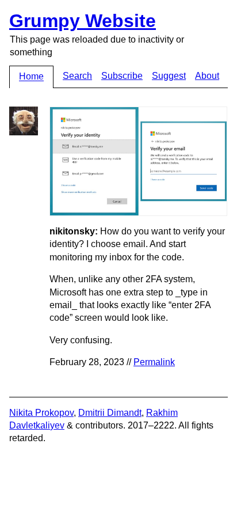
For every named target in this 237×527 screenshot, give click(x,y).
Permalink (154, 362)
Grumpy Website (82, 20)
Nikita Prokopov (41, 413)
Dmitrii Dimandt (110, 413)
